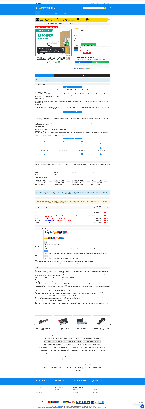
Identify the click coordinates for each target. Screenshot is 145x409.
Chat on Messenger (84, 62)
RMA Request (95, 392)
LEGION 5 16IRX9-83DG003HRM (96, 180)
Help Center (108, 3)
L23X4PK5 (74, 172)
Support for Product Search (40, 275)
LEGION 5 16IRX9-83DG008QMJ (96, 182)
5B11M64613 (56, 170)
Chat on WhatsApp (101, 62)
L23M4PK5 (36, 172)
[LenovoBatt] (45, 8)
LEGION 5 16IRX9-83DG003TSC (40, 182)
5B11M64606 (37, 170)
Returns (84, 13)
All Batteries (44, 13)
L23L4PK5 (93, 170)
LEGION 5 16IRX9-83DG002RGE (77, 180)
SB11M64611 (56, 174)
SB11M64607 (56, 172)
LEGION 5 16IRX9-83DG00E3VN (77, 184)
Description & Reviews (44, 75)
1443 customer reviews (83, 28)
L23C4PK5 (74, 170)
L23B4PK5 (36, 174)
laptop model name (57, 271)
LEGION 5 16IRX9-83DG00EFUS (96, 184)
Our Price (76, 50)
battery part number (47, 271)
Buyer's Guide (93, 3)
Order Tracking (76, 389)
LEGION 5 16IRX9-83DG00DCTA (59, 184)
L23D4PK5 (93, 172)
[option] (53, 42)
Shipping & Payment (82, 75)
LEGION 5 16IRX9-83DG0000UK (59, 180)
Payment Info (76, 392)
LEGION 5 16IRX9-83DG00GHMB (96, 186)
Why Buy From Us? (39, 392)
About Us (98, 3)
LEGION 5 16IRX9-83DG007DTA (59, 182)
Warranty (90, 13)
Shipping (78, 13)
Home (37, 13)
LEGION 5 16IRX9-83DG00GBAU (77, 186)
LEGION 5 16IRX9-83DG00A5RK (40, 184)
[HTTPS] (101, 402)
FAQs (101, 75)
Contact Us (103, 3)
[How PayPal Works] (94, 402)
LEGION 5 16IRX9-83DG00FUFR (59, 186)
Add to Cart (87, 52)
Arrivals (63, 13)
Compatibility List (63, 75)
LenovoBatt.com (59, 406)
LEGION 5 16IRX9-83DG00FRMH (40, 186)
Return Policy (57, 392)
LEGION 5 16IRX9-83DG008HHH (77, 182)
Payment (72, 13)
